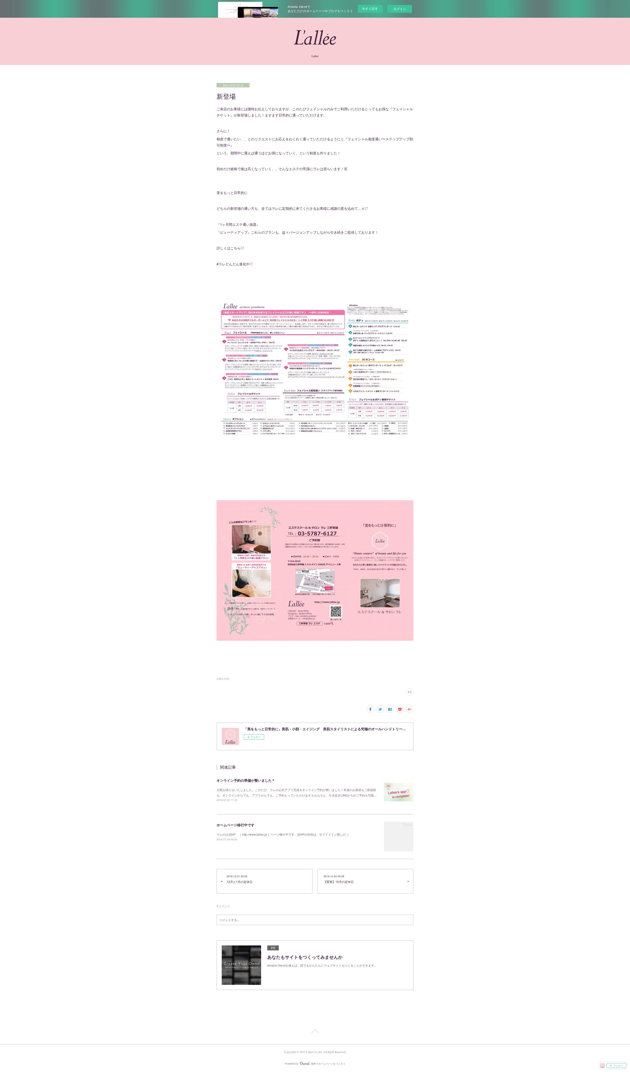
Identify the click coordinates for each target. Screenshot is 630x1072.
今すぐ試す (370, 8)
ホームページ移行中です (235, 824)
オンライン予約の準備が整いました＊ (246, 780)
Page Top (315, 1032)
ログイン (399, 8)
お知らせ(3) (223, 678)
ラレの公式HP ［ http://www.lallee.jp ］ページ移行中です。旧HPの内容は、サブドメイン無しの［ (283, 834)
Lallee (315, 56)
